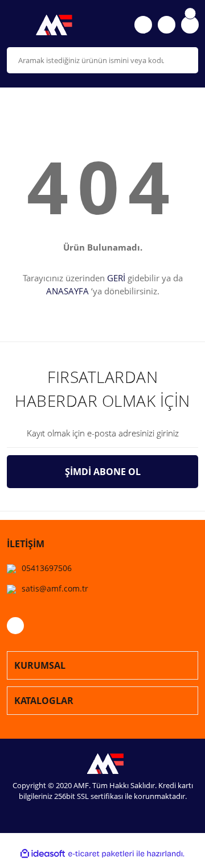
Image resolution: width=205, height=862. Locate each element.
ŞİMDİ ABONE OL (103, 471)
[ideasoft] (42, 854)
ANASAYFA (67, 291)
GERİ (116, 278)
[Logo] (51, 25)
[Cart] (190, 25)
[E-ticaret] (101, 854)
